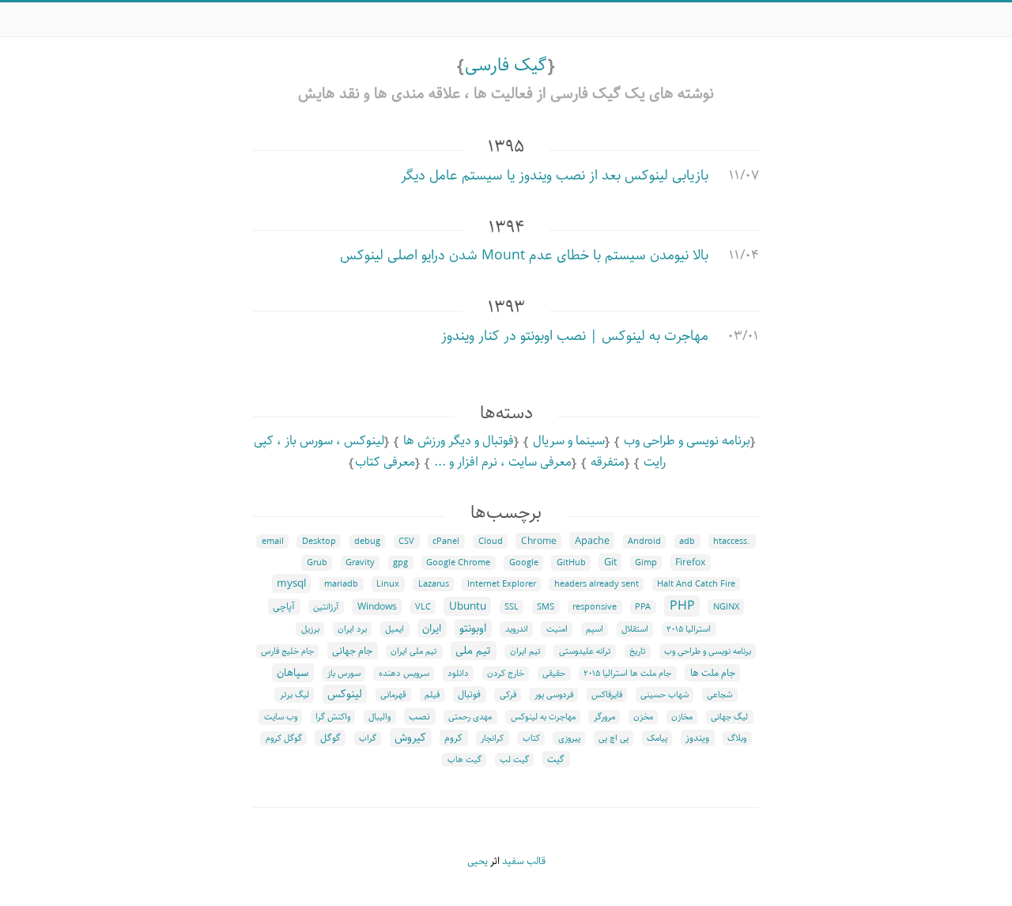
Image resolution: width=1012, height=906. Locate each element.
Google (523, 563)
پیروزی (569, 738)
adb (687, 541)
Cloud (490, 541)
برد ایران (352, 629)
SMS (545, 607)
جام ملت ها (712, 672)
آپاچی (284, 606)
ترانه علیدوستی (585, 651)
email (273, 541)
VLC (423, 607)
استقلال (634, 629)
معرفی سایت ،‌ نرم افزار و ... (503, 462)
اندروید (516, 629)
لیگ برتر (294, 695)
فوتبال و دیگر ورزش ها (458, 440)
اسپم (594, 629)
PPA (643, 607)
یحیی (477, 861)
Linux (387, 584)
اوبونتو (472, 628)
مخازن (682, 717)
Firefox (690, 562)
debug (367, 541)
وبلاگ (736, 738)
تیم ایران (525, 651)
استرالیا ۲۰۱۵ (688, 629)
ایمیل (394, 629)
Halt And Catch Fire (696, 584)
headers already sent (596, 584)
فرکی (508, 695)
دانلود (458, 673)
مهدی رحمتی (470, 717)
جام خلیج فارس (287, 651)
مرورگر (604, 717)
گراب (367, 738)
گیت (556, 759)
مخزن (643, 717)
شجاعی (719, 695)
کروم (453, 738)
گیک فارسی (506, 65)
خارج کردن (505, 673)
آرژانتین (325, 607)
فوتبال (469, 694)
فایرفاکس (606, 695)
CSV (406, 541)
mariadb (341, 584)
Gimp (646, 563)
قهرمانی (393, 695)
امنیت (557, 629)
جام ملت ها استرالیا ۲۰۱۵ (627, 673)
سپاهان (292, 672)
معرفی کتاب (385, 462)
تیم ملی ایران (414, 651)
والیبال (379, 717)
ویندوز (697, 738)
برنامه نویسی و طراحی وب (687, 440)
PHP (682, 606)
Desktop (319, 541)
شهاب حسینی (664, 695)
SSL (511, 607)
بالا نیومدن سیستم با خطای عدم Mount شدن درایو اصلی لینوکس (524, 255)
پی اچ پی (614, 738)
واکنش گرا (332, 717)
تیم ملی (473, 650)
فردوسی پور (553, 695)
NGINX (726, 607)
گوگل (330, 738)
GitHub (571, 563)
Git (610, 562)
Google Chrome (458, 563)
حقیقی (553, 673)
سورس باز (344, 673)
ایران (431, 628)
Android (644, 541)
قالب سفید (524, 861)
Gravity (360, 563)
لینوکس (344, 694)
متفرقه (608, 462)
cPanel (445, 541)
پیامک (657, 738)
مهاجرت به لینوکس (543, 717)
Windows (377, 606)
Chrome (539, 541)
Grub (317, 563)
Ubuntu (467, 606)
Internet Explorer (501, 584)
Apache (592, 540)
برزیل (310, 629)
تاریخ (637, 651)
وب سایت (280, 717)
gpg (400, 563)
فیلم (432, 695)
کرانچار (492, 738)
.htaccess (731, 541)
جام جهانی (352, 650)
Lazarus (433, 584)
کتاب (531, 738)
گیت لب (514, 760)
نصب (419, 716)
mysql (291, 583)
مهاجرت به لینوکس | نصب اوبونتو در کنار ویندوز (574, 336)
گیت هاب (464, 760)
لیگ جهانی (729, 717)
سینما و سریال (569, 440)
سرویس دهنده (404, 673)
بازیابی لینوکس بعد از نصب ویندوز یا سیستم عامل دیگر (554, 175)
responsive (594, 607)
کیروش (410, 737)
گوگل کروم (284, 738)
